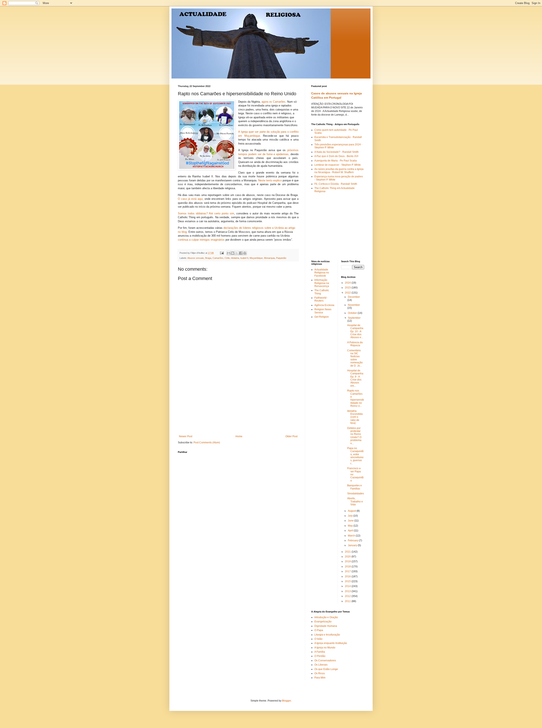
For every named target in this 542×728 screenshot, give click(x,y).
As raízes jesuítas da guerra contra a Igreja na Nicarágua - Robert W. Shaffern (339, 171)
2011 (348, 601)
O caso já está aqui (190, 198)
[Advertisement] (238, 403)
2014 (348, 586)
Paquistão (281, 258)
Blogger (286, 700)
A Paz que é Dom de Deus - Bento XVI (336, 156)
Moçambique (256, 258)
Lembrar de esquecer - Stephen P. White (337, 164)
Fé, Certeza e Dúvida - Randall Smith (335, 183)
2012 (348, 596)
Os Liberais (321, 664)
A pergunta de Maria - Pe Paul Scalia (335, 160)
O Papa (318, 630)
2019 (348, 561)
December (354, 296)
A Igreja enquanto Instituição (330, 643)
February (353, 540)
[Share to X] (237, 253)
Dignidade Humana (325, 626)
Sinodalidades (355, 493)
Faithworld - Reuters (321, 299)
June (351, 520)
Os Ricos (319, 673)
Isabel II (244, 258)
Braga (208, 258)
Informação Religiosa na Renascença (321, 283)
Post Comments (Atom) (207, 442)
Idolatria (235, 258)
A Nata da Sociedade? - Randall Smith (336, 151)
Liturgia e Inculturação (327, 634)
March (352, 535)
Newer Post (185, 436)
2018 (348, 566)
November (354, 304)
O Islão (318, 638)
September (354, 317)
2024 (348, 282)
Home (238, 436)
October (353, 313)
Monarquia (269, 258)
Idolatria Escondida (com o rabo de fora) (355, 417)
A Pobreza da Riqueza (355, 344)
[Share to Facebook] (241, 253)
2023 (348, 287)
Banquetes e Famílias (354, 487)
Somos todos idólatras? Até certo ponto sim (206, 213)
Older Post (291, 436)
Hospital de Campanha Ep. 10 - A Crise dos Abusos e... (355, 331)
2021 (348, 551)
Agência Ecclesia (324, 305)
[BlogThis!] (233, 253)
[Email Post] (221, 253)
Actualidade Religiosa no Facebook (321, 272)
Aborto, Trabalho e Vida (355, 501)
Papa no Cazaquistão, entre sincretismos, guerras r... (355, 456)
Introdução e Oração (326, 617)
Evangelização (323, 621)
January (353, 545)
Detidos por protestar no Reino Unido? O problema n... (354, 436)
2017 (348, 571)
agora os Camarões (273, 101)
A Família (319, 651)
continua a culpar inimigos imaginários (201, 239)
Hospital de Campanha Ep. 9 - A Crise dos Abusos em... (355, 378)
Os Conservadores (325, 660)
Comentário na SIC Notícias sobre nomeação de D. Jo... (355, 358)
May (350, 525)
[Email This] (229, 253)
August (352, 510)
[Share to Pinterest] (245, 253)
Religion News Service (322, 311)
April (351, 530)
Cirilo (227, 258)
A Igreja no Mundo (324, 647)
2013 (348, 591)
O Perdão (319, 656)
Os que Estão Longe (326, 669)
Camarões (218, 258)
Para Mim (319, 677)
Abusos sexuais (195, 258)
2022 (348, 292)
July (350, 515)
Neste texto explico (270, 180)
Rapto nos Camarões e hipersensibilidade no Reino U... (355, 398)
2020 (348, 556)
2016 (348, 576)
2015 (348, 581)
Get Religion (321, 316)
